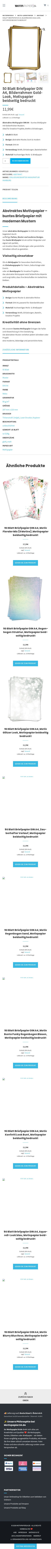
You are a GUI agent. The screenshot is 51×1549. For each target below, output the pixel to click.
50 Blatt (6, 369)
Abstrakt (40, 15)
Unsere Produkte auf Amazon (16, 1503)
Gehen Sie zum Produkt (25, 563)
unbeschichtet (9, 425)
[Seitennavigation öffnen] (7, 5)
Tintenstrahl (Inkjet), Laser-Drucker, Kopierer (21, 417)
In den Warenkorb (20, 161)
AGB (14, 1532)
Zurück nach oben (25, 1398)
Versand (21, 115)
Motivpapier (8, 449)
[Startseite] (25, 5)
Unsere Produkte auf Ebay (15, 1507)
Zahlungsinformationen (21, 1536)
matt (9, 441)
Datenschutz (34, 1532)
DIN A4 (5, 385)
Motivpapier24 (8, 15)
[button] (43, 29)
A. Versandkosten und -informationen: (26, 1539)
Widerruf (37, 1536)
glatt (5, 441)
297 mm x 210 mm (10, 409)
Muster (5, 377)
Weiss (5, 393)
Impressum (22, 1532)
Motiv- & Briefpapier (25, 15)
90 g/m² (6, 401)
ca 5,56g (6, 433)
